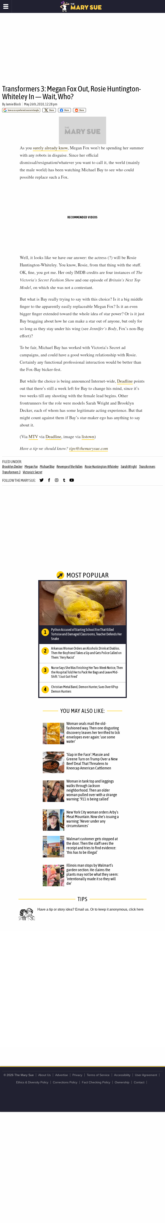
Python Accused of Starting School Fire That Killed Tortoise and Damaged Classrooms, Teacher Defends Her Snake (86, 634)
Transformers (147, 466)
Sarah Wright (129, 466)
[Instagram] (57, 482)
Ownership (122, 1082)
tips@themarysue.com (88, 448)
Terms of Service (98, 1075)
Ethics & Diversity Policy (32, 1082)
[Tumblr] (64, 482)
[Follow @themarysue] (41, 482)
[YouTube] (72, 482)
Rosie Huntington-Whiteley (102, 466)
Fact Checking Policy (96, 1082)
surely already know (50, 148)
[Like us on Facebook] (49, 482)
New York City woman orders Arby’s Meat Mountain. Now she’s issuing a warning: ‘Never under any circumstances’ (92, 819)
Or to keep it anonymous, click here (117, 909)
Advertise (61, 1075)
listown (88, 436)
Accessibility (122, 1075)
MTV (33, 436)
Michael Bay (47, 466)
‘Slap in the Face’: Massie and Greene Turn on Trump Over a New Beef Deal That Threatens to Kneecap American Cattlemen (92, 761)
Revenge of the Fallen (69, 466)
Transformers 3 (11, 472)
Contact (139, 1082)
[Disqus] (82, 988)
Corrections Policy (65, 1082)
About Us (44, 1075)
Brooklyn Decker (12, 466)
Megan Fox (31, 466)
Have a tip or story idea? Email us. (63, 909)
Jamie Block (13, 104)
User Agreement (146, 1075)
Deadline (125, 381)
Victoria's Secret (32, 472)
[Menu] (6, 6)
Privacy (77, 1075)
